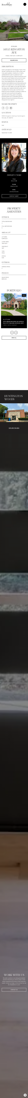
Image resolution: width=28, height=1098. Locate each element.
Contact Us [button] (14, 989)
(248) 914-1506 (14, 186)
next (16, 332)
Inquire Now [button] (14, 60)
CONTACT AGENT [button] (14, 196)
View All (14, 337)
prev (12, 332)
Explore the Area (14, 428)
